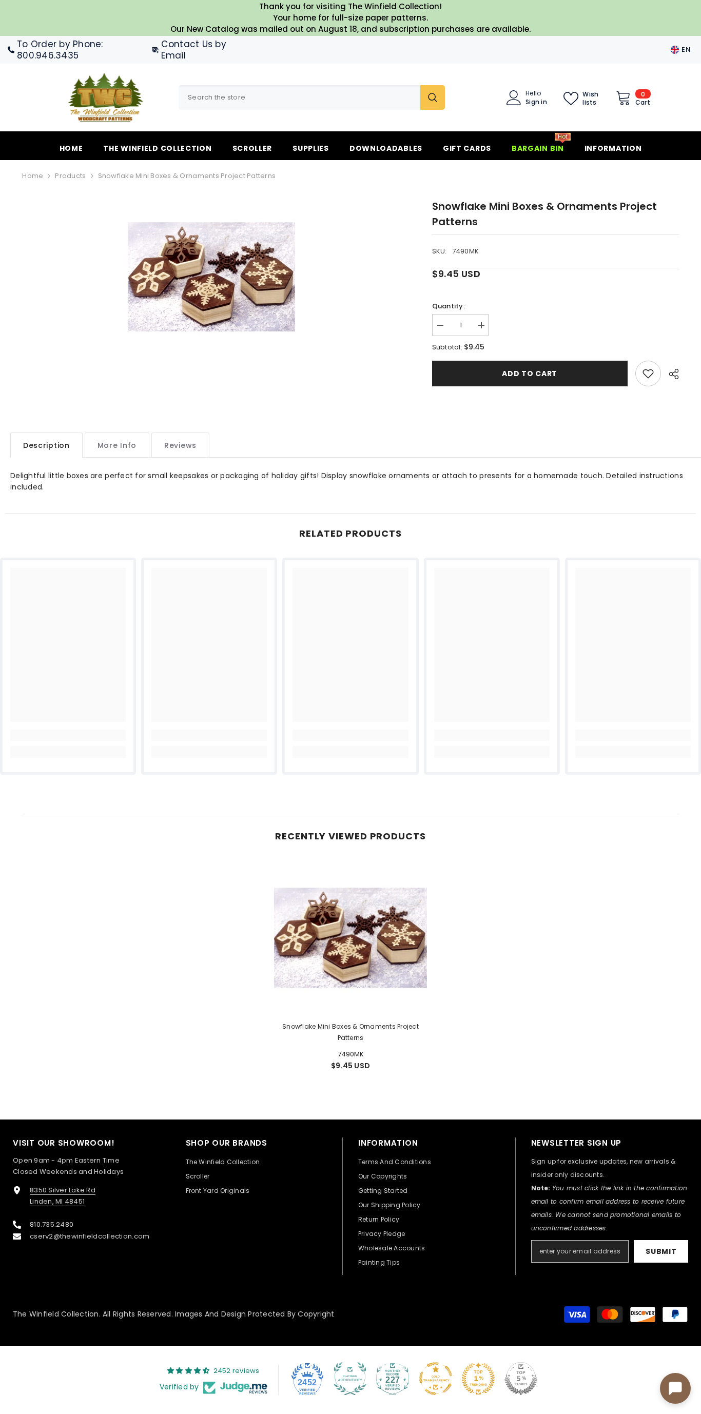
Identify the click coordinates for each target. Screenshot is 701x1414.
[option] (211, 275)
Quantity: (448, 306)
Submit (661, 1251)
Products (70, 176)
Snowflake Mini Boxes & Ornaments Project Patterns (350, 1032)
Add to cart (529, 373)
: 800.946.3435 (60, 50)
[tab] (46, 445)
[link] (648, 373)
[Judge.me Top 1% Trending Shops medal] (478, 1378)
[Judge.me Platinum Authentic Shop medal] (350, 1378)
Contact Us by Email (193, 50)
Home (32, 176)
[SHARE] (670, 374)
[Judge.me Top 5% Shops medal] (520, 1378)
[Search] (312, 97)
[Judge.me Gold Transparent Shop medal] (435, 1378)
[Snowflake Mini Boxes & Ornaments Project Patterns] (350, 936)
